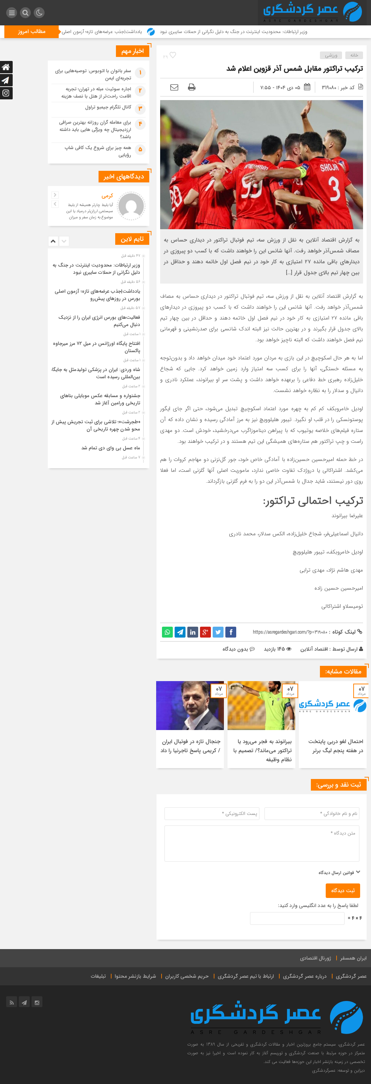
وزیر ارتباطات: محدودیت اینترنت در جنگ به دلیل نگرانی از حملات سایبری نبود (262, 32)
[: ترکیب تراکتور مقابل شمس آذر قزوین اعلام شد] (174, 88)
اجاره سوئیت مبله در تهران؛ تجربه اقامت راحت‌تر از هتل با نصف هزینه (96, 92)
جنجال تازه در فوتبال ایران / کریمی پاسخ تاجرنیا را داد (190, 746)
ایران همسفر (353, 958)
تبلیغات (98, 976)
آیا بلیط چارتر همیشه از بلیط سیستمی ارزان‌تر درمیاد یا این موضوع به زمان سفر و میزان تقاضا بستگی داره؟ (89, 214)
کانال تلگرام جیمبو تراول (108, 107)
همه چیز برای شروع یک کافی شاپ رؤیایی (98, 151)
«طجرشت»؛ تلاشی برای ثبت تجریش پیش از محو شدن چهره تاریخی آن (95, 425)
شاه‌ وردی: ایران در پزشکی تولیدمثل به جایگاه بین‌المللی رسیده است (95, 373)
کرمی (107, 195)
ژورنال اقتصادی (315, 958)
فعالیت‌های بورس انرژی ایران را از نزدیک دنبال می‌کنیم (99, 321)
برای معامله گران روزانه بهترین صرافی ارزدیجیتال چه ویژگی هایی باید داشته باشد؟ (95, 130)
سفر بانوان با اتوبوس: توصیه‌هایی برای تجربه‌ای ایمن (93, 74)
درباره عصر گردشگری (305, 976)
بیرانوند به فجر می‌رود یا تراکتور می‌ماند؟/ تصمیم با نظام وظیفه (262, 750)
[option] (333, 724)
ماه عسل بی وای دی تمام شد (110, 448)
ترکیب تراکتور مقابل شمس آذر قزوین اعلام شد (294, 68)
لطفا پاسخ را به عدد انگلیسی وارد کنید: (318, 906)
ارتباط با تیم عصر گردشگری (246, 976)
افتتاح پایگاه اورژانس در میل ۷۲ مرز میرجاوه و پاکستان (94, 347)
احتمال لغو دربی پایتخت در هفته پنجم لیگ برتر (335, 746)
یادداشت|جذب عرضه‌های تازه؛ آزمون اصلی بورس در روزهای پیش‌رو (107, 32)
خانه (354, 55)
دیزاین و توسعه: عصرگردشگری (338, 1070)
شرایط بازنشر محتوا (135, 976)
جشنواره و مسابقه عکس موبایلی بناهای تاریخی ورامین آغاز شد (100, 399)
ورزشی (331, 55)
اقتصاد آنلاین (314, 649)
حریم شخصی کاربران (187, 976)
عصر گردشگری (351, 976)
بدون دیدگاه (235, 649)
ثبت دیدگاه (343, 891)
